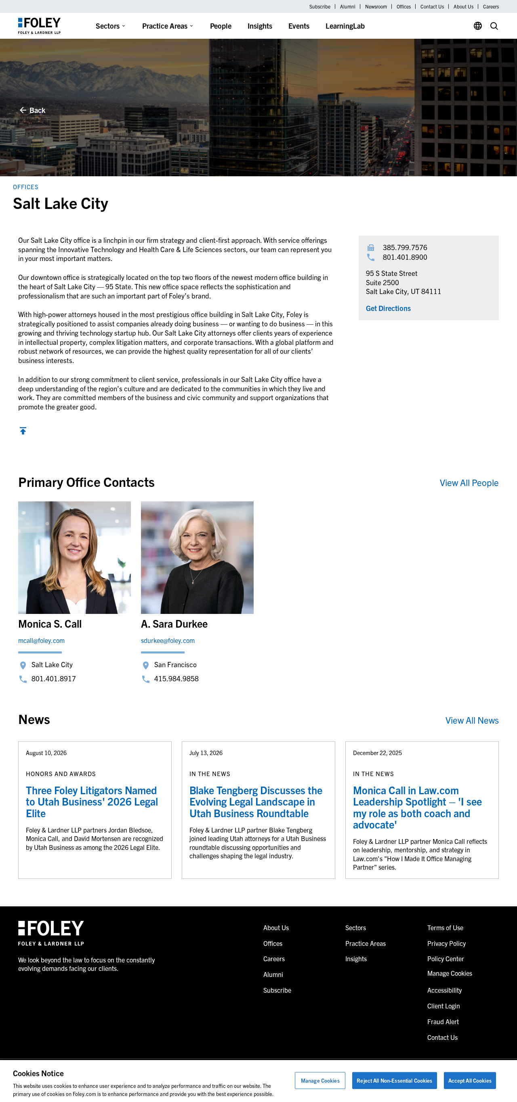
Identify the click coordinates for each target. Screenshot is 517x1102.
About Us (463, 6)
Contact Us (432, 6)
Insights (260, 25)
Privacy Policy (446, 943)
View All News (472, 720)
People (220, 25)
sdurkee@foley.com (168, 640)
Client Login (443, 1006)
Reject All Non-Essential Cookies (394, 1080)
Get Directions (388, 308)
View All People (469, 482)
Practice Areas (164, 25)
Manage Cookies (320, 1080)
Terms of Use (445, 927)
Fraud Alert (443, 1021)
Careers (491, 6)
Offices (404, 6)
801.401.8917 (54, 678)
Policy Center (445, 958)
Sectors (108, 25)
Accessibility (444, 990)
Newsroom (376, 6)
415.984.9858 (176, 678)
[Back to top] (23, 432)
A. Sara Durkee (174, 623)
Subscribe (319, 6)
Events (298, 25)
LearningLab (345, 25)
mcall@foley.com (41, 640)
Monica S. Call (50, 623)
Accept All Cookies (470, 1080)
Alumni (347, 6)
